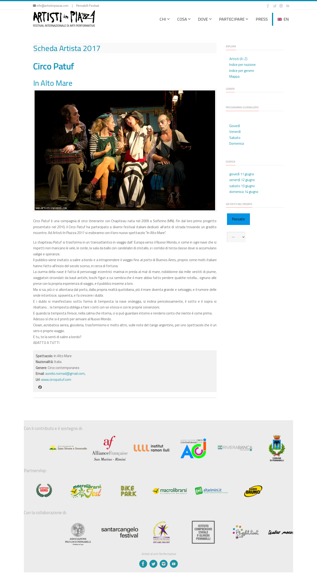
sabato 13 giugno (242, 186)
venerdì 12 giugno (242, 180)
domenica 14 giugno (243, 191)
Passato (238, 219)
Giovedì (234, 125)
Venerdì (235, 131)
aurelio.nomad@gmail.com (65, 373)
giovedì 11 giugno (241, 174)
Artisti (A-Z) (238, 58)
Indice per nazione (242, 64)
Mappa (234, 76)
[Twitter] (274, 5)
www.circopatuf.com (56, 379)
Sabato (234, 137)
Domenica (236, 143)
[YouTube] (287, 5)
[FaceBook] (268, 5)
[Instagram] (281, 5)
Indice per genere (241, 70)
